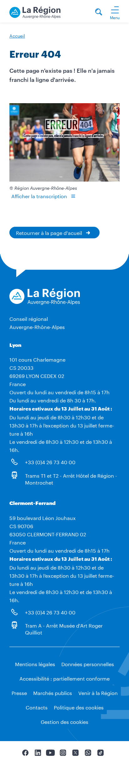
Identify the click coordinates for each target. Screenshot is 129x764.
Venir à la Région (98, 692)
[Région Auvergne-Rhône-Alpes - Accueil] (34, 11)
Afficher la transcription (39, 195)
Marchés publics (52, 692)
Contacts (37, 707)
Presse (19, 692)
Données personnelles (87, 663)
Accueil (17, 35)
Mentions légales (35, 663)
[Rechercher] (98, 13)
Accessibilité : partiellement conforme (64, 678)
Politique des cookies (79, 707)
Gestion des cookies (64, 721)
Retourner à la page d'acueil (49, 232)
